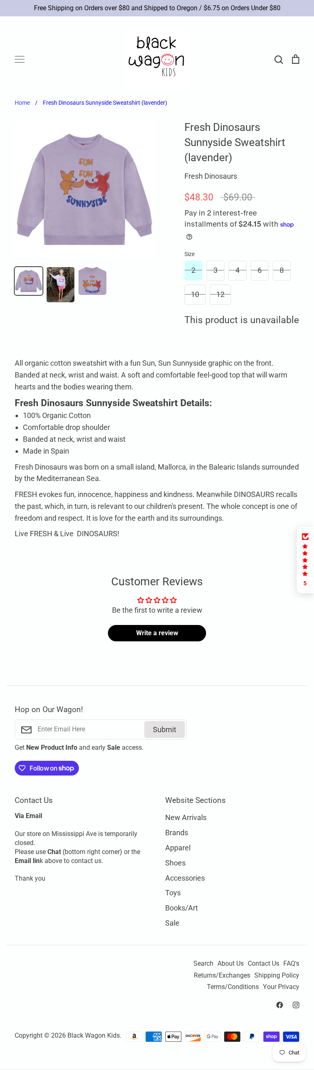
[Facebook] (279, 1005)
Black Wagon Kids (93, 1035)
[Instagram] (296, 1005)
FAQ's (291, 963)
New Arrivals (185, 817)
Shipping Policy (276, 975)
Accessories (185, 878)
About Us (231, 963)
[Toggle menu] (20, 59)
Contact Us (263, 963)
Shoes (175, 863)
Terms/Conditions (233, 987)
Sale (172, 923)
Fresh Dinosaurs (210, 176)
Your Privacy (281, 987)
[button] (305, 560)
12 (220, 294)
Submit (164, 729)
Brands (176, 832)
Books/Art (181, 908)
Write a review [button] (157, 633)
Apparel (178, 847)
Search (203, 963)
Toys (173, 892)
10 (195, 294)
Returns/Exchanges (222, 975)
